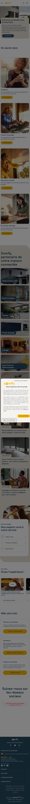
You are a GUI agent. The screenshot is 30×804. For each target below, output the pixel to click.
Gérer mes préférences (11, 419)
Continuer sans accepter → (21, 381)
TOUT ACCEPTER (22, 415)
